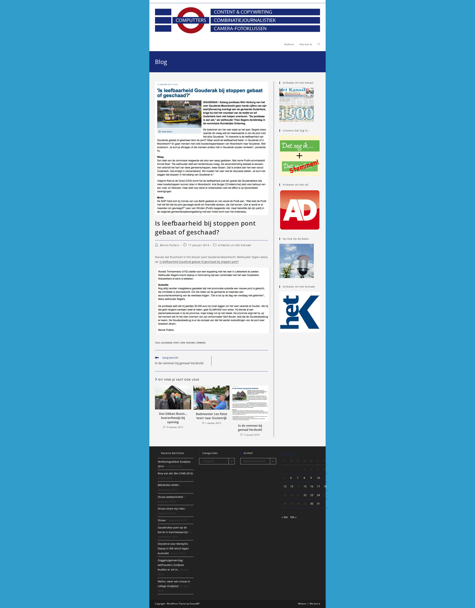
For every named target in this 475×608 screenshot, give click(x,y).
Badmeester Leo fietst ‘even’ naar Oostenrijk (211, 416)
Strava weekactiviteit (170, 497)
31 (318, 503)
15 (305, 486)
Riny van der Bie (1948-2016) (175, 473)
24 (318, 495)
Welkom (302, 603)
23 (311, 495)
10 (318, 478)
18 (325, 486)
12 (285, 486)
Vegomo (190, 342)
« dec (285, 517)
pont (176, 342)
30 (311, 503)
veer (182, 342)
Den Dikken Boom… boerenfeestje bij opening (173, 418)
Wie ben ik (314, 603)
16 (311, 486)
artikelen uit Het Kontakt (234, 245)
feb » (293, 517)
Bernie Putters (169, 245)
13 (291, 486)
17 (318, 486)
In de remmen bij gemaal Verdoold (250, 428)
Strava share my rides (171, 508)
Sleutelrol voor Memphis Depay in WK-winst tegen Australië (173, 548)
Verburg (201, 342)
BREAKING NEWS (168, 485)
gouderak (166, 342)
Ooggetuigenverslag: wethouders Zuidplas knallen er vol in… (171, 565)
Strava (162, 520)
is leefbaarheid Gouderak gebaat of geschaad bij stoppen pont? (199, 261)
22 (305, 495)
